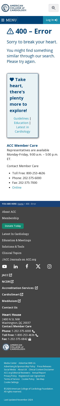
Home (21, 203)
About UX (22, 369)
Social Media (10, 369)
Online (17, 187)
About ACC (9, 211)
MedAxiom (9, 301)
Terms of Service (12, 379)
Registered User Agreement (32, 375)
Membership (10, 218)
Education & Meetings (16, 240)
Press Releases (44, 366)
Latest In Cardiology (15, 234)
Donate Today (13, 225)
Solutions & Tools (13, 246)
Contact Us (10, 307)
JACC (5, 275)
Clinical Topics (11, 253)
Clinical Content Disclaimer (41, 369)
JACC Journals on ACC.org (19, 259)
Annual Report (39, 372)
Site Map (40, 379)
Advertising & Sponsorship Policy (19, 366)
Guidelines (21, 118)
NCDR (6, 281)
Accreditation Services (18, 288)
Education (21, 123)
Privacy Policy (10, 375)
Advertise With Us (27, 363)
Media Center (10, 363)
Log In (50, 20)
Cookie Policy (28, 379)
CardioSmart (11, 294)
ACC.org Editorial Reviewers (17, 372)
